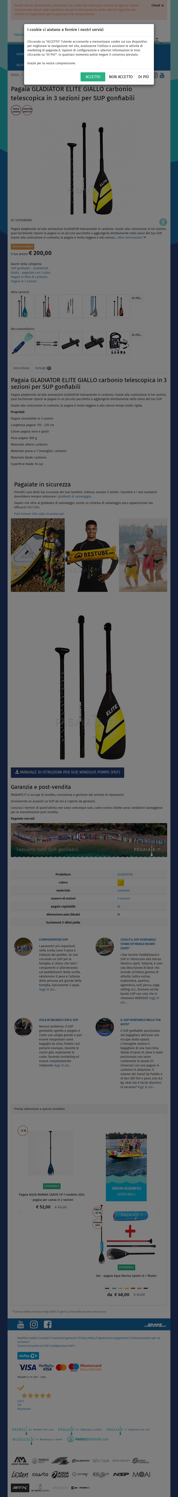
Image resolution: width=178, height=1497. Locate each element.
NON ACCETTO (121, 77)
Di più (143, 77)
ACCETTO (93, 77)
